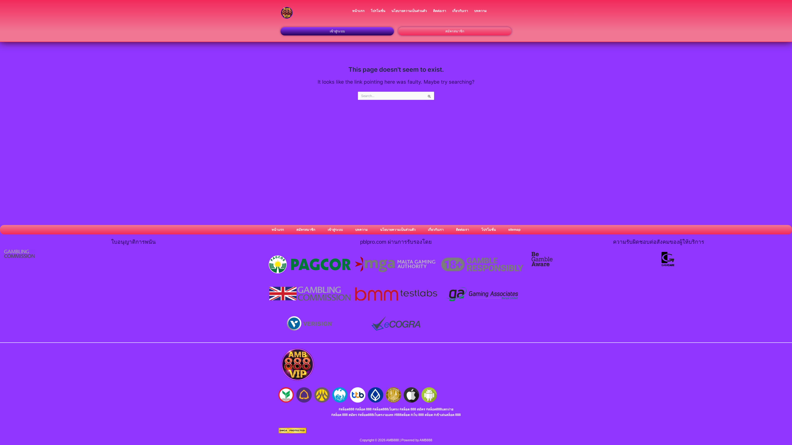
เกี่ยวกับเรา (460, 11)
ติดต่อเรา (439, 11)
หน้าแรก (358, 11)
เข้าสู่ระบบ (335, 229)
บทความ (480, 11)
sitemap (514, 229)
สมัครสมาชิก (305, 229)
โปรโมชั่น (378, 11)
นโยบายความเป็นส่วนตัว (409, 11)
